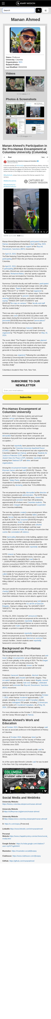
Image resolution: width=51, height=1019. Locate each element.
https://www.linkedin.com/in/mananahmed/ (26, 829)
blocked (30, 638)
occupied (5, 680)
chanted (5, 591)
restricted (39, 638)
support (28, 246)
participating (7, 259)
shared (10, 554)
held (39, 601)
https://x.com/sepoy (12, 824)
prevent (26, 296)
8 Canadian (33, 700)
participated (34, 241)
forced (10, 517)
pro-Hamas (22, 453)
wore (16, 316)
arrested (19, 500)
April (32, 244)
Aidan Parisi (14, 480)
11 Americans (42, 702)
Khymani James (8, 470)
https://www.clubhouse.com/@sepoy (26, 856)
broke (20, 522)
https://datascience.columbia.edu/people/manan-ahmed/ (25, 819)
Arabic (22, 529)
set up (11, 418)
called (4, 574)
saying (4, 301)
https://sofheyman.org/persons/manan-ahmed (21, 812)
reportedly (18, 446)
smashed (24, 520)
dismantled (30, 493)
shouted (22, 678)
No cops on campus (18, 303)
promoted (17, 685)
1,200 (41, 697)
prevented (6, 320)
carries (5, 532)
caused (45, 680)
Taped (18, 288)
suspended (41, 505)
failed (34, 515)
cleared (38, 497)
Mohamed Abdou (17, 274)
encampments (18, 658)
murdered (23, 697)
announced (32, 616)
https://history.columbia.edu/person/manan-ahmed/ (22, 804)
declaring (18, 485)
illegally (38, 680)
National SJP (17, 460)
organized (37, 291)
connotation (15, 532)
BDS (20, 62)
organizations (7, 463)
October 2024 (12, 727)
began (45, 660)
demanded (6, 436)
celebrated (43, 683)
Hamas (5, 244)
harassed (14, 675)
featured (29, 328)
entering (5, 298)
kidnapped (16, 702)
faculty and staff (39, 303)
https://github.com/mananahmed (21, 861)
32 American (20, 700)
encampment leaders (19, 468)
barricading (11, 537)
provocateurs (40, 320)
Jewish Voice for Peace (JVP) (14, 458)
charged (17, 505)
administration (27, 495)
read (31, 559)
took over (26, 683)
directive (43, 493)
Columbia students (35, 502)
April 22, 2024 (10, 266)
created (23, 512)
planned (43, 340)
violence (25, 532)
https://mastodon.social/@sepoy (24, 851)
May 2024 (42, 244)
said (24, 470)
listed (34, 737)
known (29, 665)
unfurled (38, 525)
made (18, 626)
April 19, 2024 (10, 254)
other (28, 460)
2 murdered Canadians (25, 705)
